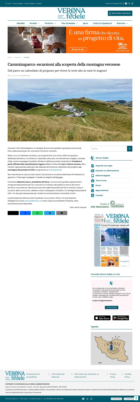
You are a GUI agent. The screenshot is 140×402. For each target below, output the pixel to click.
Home (9, 57)
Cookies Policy (128, 375)
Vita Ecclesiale (68, 23)
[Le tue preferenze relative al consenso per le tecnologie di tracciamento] (136, 398)
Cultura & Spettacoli (102, 23)
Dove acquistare (18, 3)
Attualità (21, 23)
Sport (85, 23)
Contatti (38, 3)
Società (33, 23)
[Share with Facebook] (25, 213)
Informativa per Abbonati (58, 375)
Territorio (49, 23)
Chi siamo (8, 3)
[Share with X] (13, 213)
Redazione (26, 75)
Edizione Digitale (29, 3)
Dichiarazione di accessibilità (33, 375)
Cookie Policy (130, 398)
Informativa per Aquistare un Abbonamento (86, 375)
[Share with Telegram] (49, 213)
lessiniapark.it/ (55, 170)
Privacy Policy (113, 375)
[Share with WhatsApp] (37, 213)
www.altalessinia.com (33, 201)
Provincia (26, 57)
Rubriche (121, 23)
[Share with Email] (61, 213)
